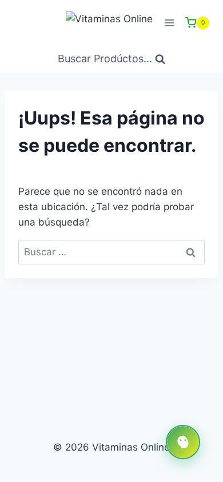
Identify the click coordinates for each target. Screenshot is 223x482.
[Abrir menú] (169, 22)
